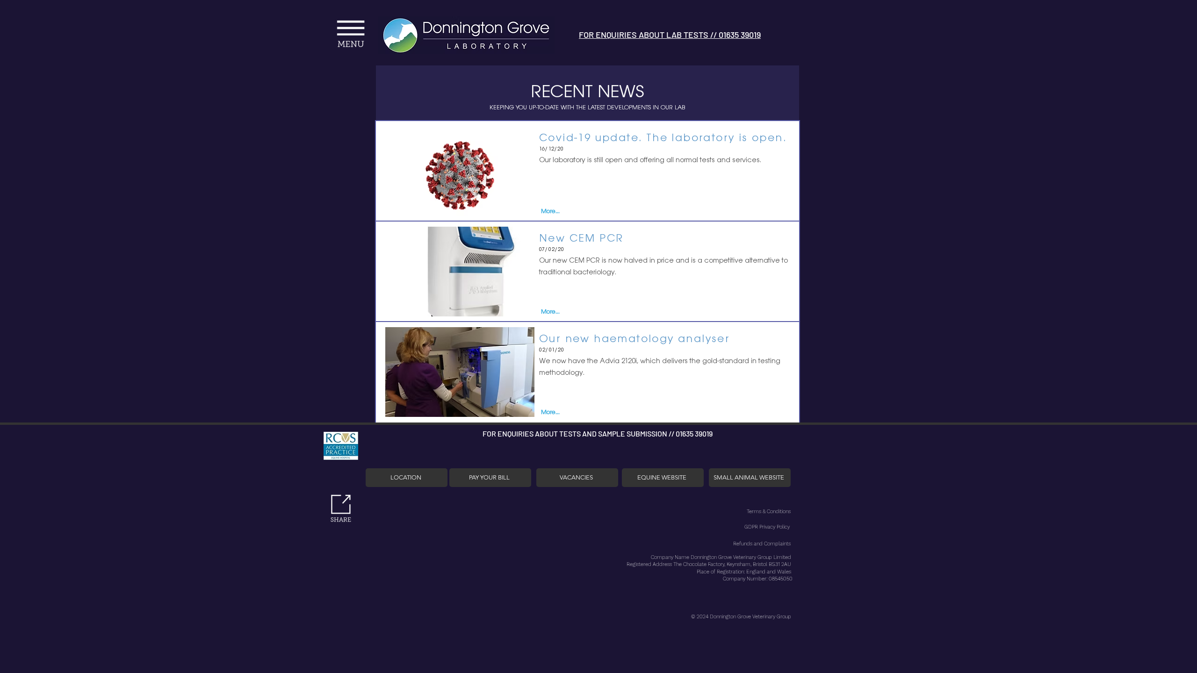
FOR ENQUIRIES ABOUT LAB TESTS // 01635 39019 (670, 34)
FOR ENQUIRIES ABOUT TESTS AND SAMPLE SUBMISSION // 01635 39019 (598, 433)
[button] (277, 25)
